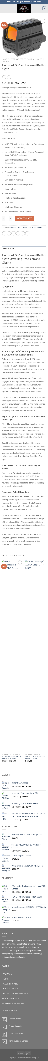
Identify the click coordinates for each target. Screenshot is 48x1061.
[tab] (24, 248)
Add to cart (24, 218)
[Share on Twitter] (13, 233)
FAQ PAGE (7, 973)
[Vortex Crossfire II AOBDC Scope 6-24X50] (35, 656)
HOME (5, 978)
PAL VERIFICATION (11, 983)
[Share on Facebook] (9, 233)
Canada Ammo (15, 1018)
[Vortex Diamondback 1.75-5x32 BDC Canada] (12, 656)
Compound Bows (16, 1033)
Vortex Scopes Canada (18, 1040)
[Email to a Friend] (18, 233)
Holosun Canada (16, 227)
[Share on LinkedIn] (27, 233)
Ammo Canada (15, 1026)
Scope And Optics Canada (21, 59)
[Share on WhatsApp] (4, 233)
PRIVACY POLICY (10, 988)
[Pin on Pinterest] (23, 233)
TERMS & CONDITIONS (13, 1003)
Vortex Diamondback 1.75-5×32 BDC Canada (12, 757)
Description (8, 249)
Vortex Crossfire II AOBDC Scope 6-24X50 (35, 757)
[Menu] (3, 8)
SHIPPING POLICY (10, 998)
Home (4, 59)
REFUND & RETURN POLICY (15, 993)
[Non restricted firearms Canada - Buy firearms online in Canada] (24, 8)
